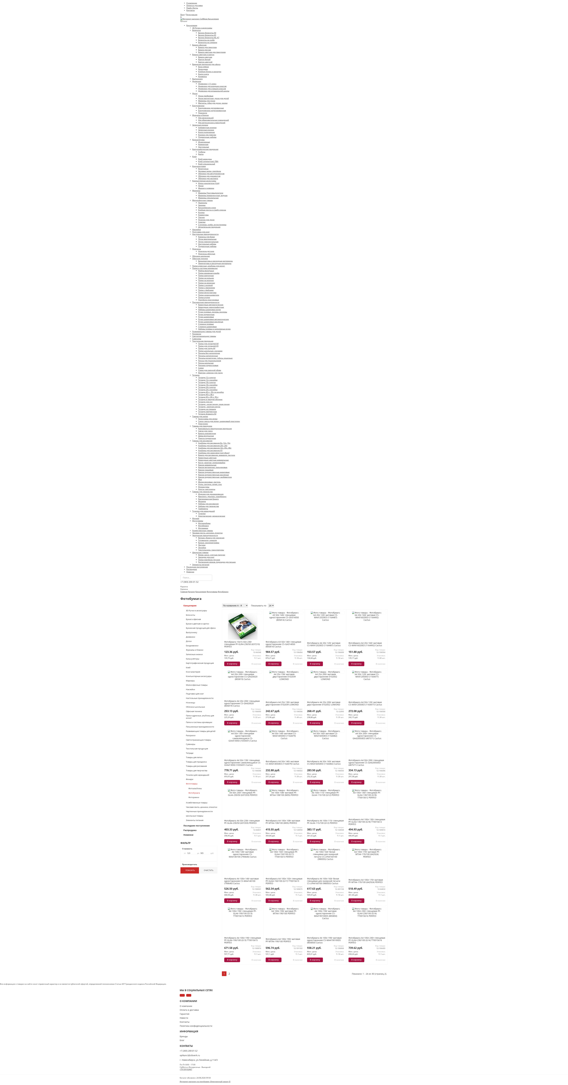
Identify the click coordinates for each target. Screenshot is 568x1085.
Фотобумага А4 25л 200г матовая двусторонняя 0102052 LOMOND (323, 703)
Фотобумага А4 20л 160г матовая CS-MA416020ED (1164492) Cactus (365, 644)
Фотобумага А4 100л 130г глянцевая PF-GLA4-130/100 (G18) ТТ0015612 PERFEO (366, 822)
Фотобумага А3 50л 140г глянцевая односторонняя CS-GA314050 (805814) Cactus (283, 644)
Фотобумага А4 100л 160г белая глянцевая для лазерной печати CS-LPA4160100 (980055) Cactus (323, 881)
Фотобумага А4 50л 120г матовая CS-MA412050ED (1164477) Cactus (365, 703)
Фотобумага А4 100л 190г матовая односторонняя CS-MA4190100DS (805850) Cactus (324, 940)
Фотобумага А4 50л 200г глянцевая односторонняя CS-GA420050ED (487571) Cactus (366, 762)
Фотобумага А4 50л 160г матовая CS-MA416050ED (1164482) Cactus (324, 762)
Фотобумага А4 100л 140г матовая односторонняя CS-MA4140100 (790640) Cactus (241, 881)
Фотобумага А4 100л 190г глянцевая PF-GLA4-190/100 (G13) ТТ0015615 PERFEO (242, 940)
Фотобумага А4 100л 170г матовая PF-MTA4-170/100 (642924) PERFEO (365, 881)
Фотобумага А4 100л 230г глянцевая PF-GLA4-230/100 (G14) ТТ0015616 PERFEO (366, 940)
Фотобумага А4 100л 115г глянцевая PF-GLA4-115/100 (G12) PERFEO (325, 821)
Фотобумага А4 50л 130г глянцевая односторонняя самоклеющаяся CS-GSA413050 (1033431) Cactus (242, 762)
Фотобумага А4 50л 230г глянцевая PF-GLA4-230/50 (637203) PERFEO (242, 821)
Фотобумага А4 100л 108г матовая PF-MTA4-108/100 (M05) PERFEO (283, 821)
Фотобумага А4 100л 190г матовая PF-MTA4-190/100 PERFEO (283, 940)
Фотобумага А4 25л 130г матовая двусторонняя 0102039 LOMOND (282, 703)
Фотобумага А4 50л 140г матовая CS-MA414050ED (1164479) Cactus (282, 762)
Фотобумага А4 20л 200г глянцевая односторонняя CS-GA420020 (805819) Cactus (242, 703)
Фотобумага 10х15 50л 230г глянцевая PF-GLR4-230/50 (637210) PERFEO (242, 644)
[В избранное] (259, 612)
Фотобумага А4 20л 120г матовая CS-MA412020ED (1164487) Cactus (324, 644)
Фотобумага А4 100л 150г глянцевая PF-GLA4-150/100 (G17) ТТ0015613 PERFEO (284, 881)
